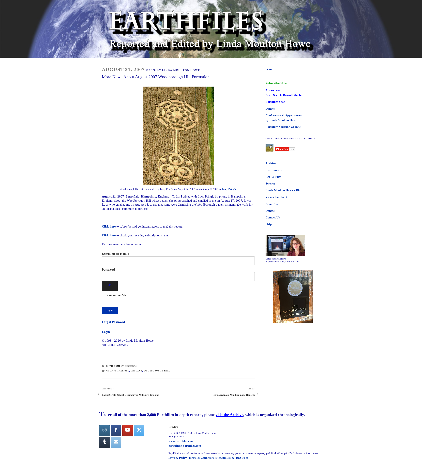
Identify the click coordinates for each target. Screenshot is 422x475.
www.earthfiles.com (181, 441)
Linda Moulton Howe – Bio (283, 190)
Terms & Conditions (201, 457)
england (136, 371)
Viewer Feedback (276, 197)
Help (269, 224)
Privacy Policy (177, 457)
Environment (115, 366)
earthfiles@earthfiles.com (184, 445)
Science (270, 183)
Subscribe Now (276, 83)
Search (270, 69)
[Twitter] (139, 431)
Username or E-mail (115, 253)
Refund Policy (225, 457)
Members (131, 366)
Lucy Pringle (229, 189)
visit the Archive (229, 415)
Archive (271, 163)
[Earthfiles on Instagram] (104, 431)
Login (106, 332)
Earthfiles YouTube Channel (283, 126)
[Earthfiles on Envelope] (116, 442)
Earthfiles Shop (275, 101)
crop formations (117, 371)
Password (108, 269)
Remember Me (116, 295)
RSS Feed (242, 457)
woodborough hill (157, 371)
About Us (272, 204)
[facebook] (116, 431)
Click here (109, 226)
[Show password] (110, 286)
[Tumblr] (104, 442)
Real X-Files (273, 176)
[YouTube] (127, 431)
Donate (270, 108)
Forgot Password (113, 322)
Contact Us (273, 217)
